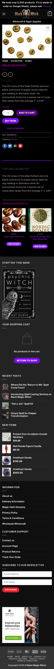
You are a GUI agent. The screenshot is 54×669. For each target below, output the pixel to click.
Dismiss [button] (46, 6)
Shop (17, 656)
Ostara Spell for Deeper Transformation (23, 414)
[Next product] (4, 74)
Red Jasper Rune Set (13, 236)
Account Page (10, 546)
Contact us (8, 540)
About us (7, 496)
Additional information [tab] (15, 169)
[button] (4, 13)
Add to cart (27, 112)
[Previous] (2, 232)
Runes (28, 61)
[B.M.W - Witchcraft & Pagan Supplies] (27, 14)
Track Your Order (11, 557)
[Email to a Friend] (15, 146)
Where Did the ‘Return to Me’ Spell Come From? (30, 386)
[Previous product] (10, 74)
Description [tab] (8, 163)
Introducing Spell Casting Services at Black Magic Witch (31, 395)
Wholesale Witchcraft (14, 523)
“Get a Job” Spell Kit (22, 403)
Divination (16, 61)
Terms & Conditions (13, 518)
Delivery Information (13, 501)
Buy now (10, 120)
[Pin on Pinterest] (20, 146)
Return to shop (27, 360)
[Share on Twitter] (10, 146)
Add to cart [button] (13, 244)
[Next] (51, 232)
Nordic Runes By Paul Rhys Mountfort (40, 237)
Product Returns (11, 551)
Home (5, 61)
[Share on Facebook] (4, 146)
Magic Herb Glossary (13, 507)
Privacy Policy (9, 512)
